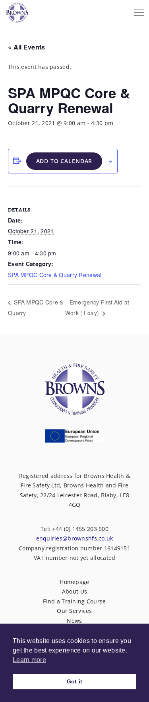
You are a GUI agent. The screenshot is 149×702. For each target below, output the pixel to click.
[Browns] (17, 11)
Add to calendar (64, 161)
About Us (74, 591)
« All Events (26, 46)
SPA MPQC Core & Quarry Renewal (54, 275)
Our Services (74, 610)
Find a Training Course (74, 601)
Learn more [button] (29, 659)
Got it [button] (75, 681)
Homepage (74, 582)
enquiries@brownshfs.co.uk (74, 538)
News (74, 620)
